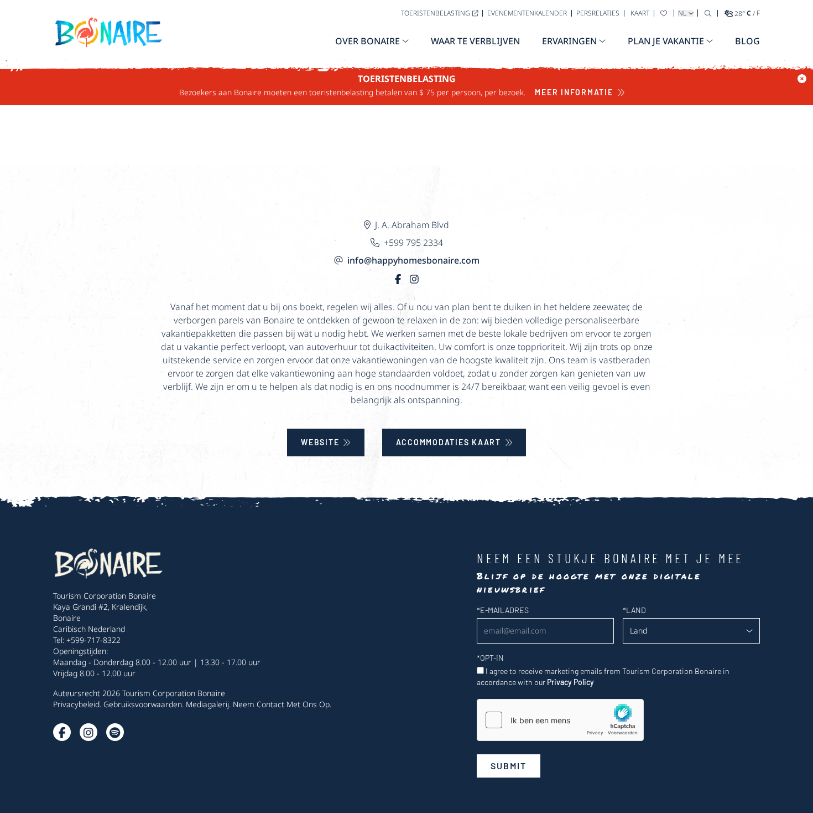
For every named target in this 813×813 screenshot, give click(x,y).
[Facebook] (398, 279)
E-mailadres (503, 610)
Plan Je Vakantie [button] (666, 41)
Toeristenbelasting (435, 13)
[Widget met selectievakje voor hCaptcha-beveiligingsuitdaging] (560, 720)
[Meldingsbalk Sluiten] (802, 78)
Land (634, 610)
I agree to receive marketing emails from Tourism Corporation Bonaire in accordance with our (603, 676)
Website (320, 442)
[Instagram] (414, 279)
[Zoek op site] (708, 13)
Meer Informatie (574, 92)
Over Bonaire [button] (367, 41)
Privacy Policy (570, 682)
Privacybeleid (76, 704)
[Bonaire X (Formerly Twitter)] (62, 732)
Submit (509, 765)
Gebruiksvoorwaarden (142, 704)
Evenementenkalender (527, 13)
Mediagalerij (207, 704)
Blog (747, 41)
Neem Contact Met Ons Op (281, 704)
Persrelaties (597, 13)
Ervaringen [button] (569, 41)
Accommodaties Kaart (448, 442)
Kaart (639, 13)
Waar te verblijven (475, 41)
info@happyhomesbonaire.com (413, 260)
